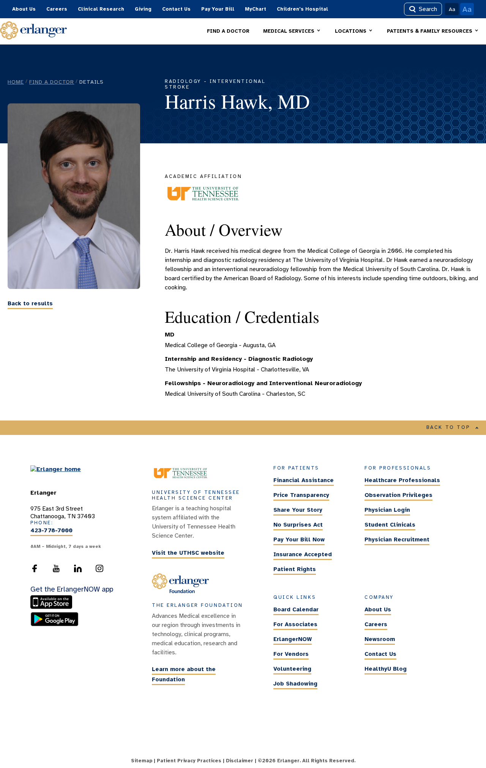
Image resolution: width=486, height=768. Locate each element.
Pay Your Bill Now (299, 539)
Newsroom (379, 639)
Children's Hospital (302, 9)
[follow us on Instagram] (99, 570)
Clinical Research (101, 9)
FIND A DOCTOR (228, 31)
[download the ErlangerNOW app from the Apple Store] (53, 607)
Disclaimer (239, 761)
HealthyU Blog (385, 668)
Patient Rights (294, 569)
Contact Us (176, 9)
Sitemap (141, 761)
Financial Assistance (303, 480)
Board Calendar (296, 609)
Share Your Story (297, 510)
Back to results (30, 303)
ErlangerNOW (292, 639)
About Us (24, 9)
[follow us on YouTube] (56, 570)
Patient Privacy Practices (189, 761)
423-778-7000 (51, 530)
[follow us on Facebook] (34, 570)
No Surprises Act (298, 525)
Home (16, 82)
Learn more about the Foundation (184, 674)
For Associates (295, 624)
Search (428, 9)
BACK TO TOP (448, 427)
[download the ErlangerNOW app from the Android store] (54, 624)
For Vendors (291, 654)
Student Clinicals (389, 525)
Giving (143, 9)
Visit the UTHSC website (188, 552)
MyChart (255, 9)
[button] (292, 31)
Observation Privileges (398, 495)
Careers (56, 9)
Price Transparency (301, 495)
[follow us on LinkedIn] (78, 570)
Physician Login (387, 510)
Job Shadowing (295, 683)
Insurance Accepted (302, 554)
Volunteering (292, 668)
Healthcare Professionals (402, 480)
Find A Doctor (51, 82)
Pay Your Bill (217, 9)
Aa (452, 9)
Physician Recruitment (396, 539)
